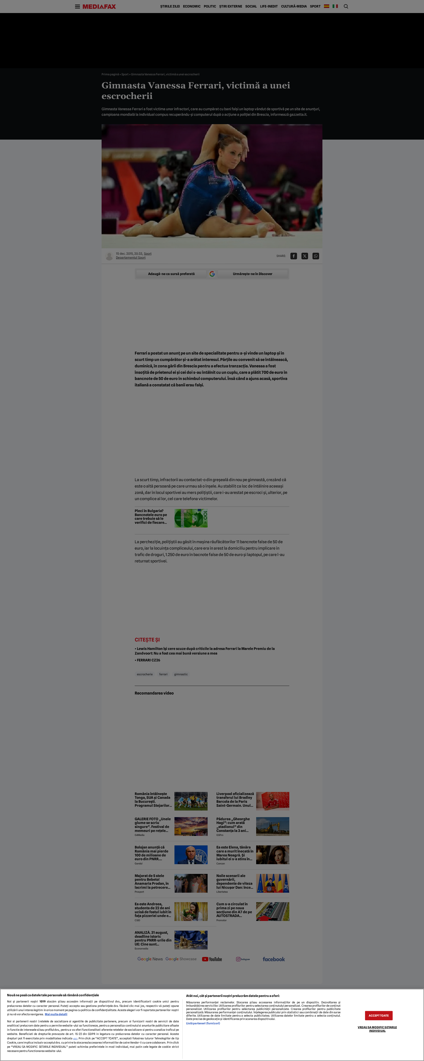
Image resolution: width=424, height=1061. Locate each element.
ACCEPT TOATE (379, 1015)
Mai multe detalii (56, 1014)
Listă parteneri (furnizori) (203, 1023)
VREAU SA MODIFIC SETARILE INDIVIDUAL (377, 1029)
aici (75, 1038)
